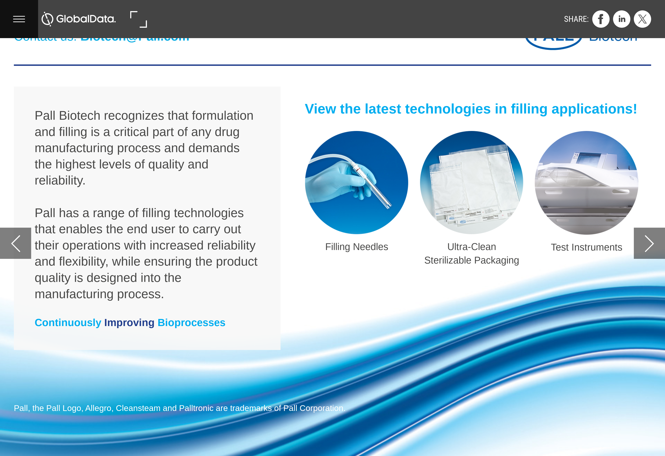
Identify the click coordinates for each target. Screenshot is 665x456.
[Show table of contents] (19, 19)
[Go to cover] (79, 19)
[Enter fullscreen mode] (138, 19)
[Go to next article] (649, 243)
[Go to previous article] (15, 243)
